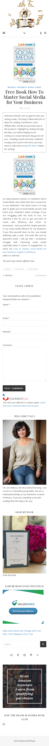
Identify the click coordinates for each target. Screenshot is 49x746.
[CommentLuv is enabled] (24, 399)
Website (7, 331)
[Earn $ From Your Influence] (24, 607)
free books (19, 269)
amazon (7, 269)
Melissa (8, 275)
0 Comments (40, 275)
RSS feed (32, 145)
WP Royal (31, 741)
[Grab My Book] (24, 545)
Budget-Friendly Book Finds (24, 87)
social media (32, 269)
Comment (7, 345)
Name (6, 304)
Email (6, 318)
